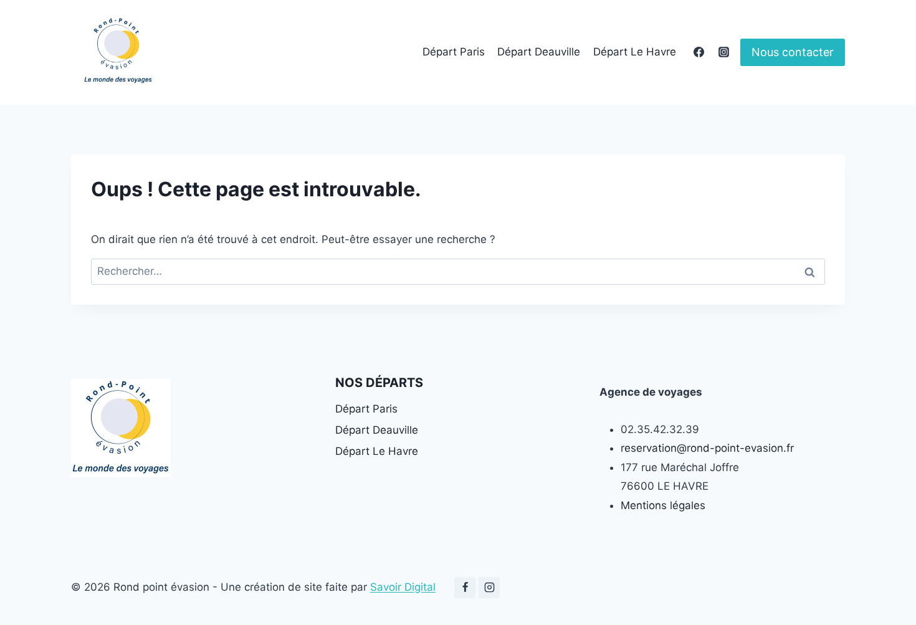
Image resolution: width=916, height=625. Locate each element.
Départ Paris (453, 51)
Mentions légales (663, 505)
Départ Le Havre (634, 51)
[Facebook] (699, 52)
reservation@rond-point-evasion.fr (707, 448)
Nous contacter (792, 52)
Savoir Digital (403, 587)
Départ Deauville (538, 51)
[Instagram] (723, 52)
